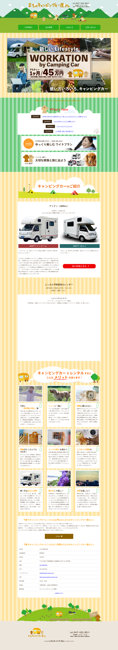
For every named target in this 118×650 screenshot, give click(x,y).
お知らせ (69, 27)
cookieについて (59, 593)
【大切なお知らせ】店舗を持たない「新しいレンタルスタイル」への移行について (64, 116)
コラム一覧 (59, 536)
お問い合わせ (90, 27)
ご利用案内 (28, 27)
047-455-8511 (43, 565)
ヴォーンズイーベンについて (64, 126)
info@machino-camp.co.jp (47, 573)
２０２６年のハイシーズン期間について (64, 121)
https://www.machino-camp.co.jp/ (49, 577)
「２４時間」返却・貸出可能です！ (64, 131)
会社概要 (48, 27)
